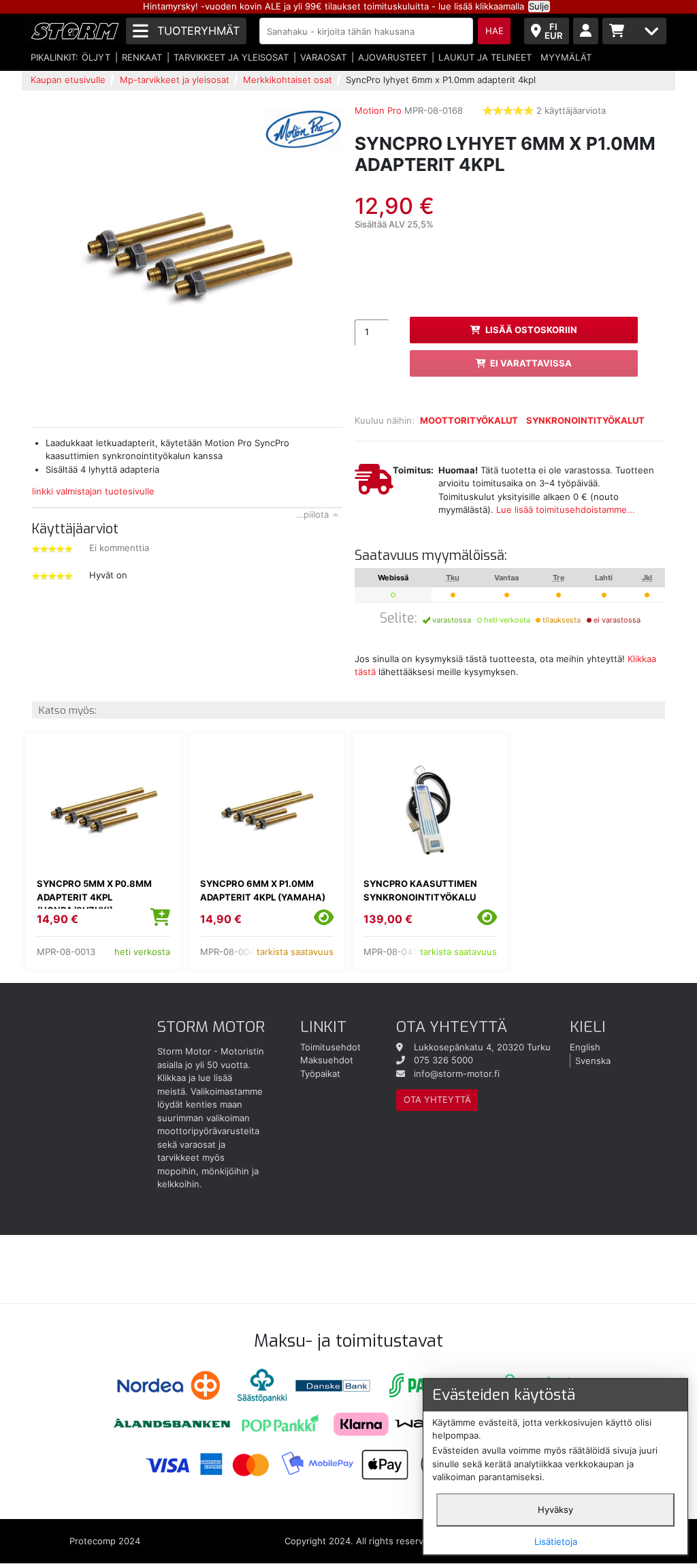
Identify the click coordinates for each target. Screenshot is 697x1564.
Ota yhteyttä (437, 1099)
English (585, 1047)
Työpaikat (320, 1073)
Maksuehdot (326, 1059)
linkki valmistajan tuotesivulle (93, 491)
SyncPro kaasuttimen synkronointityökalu (420, 890)
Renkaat (142, 57)
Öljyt (96, 57)
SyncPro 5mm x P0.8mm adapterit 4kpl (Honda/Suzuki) (94, 897)
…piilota (312, 514)
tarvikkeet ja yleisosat (231, 57)
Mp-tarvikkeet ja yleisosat (174, 79)
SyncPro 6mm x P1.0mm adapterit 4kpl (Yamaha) (262, 890)
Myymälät (565, 57)
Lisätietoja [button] (555, 1541)
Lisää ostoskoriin (531, 329)
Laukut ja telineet (485, 57)
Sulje (539, 6)
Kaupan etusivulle (68, 79)
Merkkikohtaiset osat (287, 79)
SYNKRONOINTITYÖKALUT (585, 420)
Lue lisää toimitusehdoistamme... (565, 509)
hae (494, 30)
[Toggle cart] (634, 31)
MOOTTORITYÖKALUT (469, 420)
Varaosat (323, 57)
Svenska (593, 1059)
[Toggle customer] (585, 31)
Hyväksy (555, 1509)
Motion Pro (378, 110)
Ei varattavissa (531, 363)
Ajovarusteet (392, 57)
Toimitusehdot (330, 1047)
